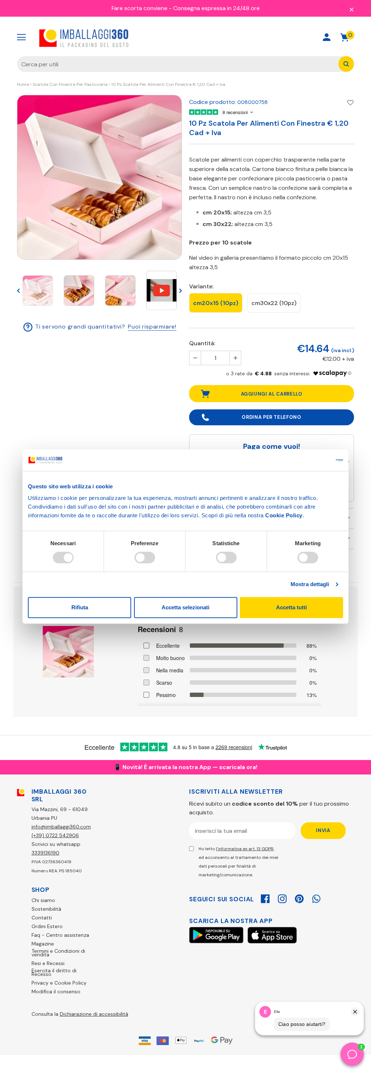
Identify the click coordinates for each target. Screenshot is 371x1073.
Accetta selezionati (185, 607)
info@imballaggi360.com (61, 826)
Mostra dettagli (310, 584)
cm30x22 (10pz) (273, 303)
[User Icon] (326, 37)
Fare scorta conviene (139, 8)
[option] (99, 177)
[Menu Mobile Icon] (21, 37)
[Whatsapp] (316, 897)
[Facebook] (265, 897)
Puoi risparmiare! (152, 326)
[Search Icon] (301, 37)
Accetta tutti (291, 607)
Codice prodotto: (212, 102)
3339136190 (45, 852)
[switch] (144, 557)
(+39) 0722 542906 (55, 835)
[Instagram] (282, 897)
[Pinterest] (299, 897)
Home (23, 84)
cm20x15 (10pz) (215, 303)
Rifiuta (79, 607)
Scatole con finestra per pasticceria (70, 84)
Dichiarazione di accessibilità (94, 1014)
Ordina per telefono (271, 417)
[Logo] (84, 37)
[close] (351, 9)
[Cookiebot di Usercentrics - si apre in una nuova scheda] (311, 460)
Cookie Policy (284, 515)
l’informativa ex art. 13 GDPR (245, 849)
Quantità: (202, 343)
